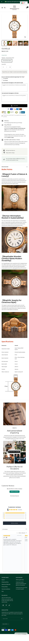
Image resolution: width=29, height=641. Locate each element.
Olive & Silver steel (7, 60)
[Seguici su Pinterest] (6, 605)
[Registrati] (21, 618)
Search (3, 579)
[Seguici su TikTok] (9, 605)
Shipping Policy (5, 582)
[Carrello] (26, 7)
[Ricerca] (4, 7)
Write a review (14, 491)
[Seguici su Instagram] (3, 605)
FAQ (3, 591)
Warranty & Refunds (6, 584)
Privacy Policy (5, 586)
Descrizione (5, 166)
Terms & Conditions (6, 589)
